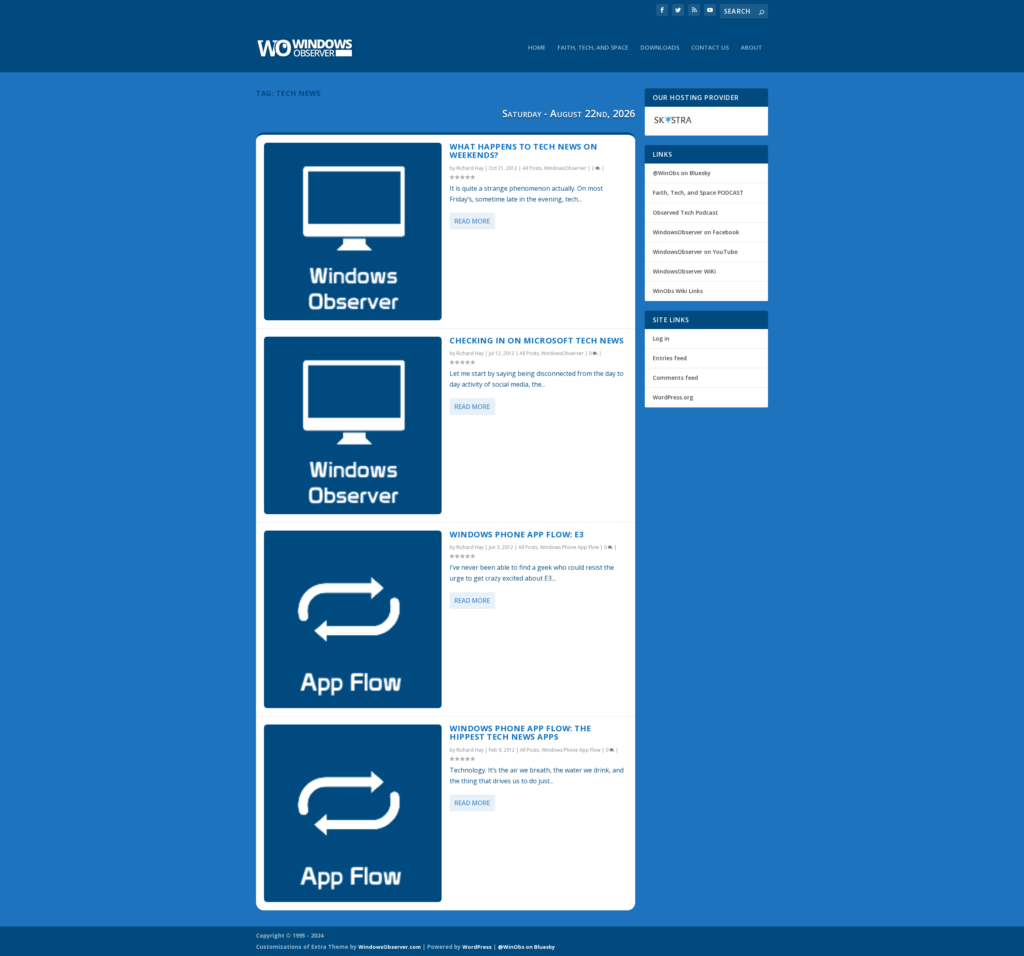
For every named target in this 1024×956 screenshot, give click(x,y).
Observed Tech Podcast (685, 212)
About (751, 47)
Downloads (659, 47)
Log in (661, 338)
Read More (472, 221)
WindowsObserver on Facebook (696, 232)
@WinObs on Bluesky (682, 173)
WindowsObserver (565, 168)
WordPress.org (673, 397)
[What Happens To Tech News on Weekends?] (353, 231)
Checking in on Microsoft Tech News (537, 340)
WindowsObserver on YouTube (695, 251)
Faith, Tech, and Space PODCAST (698, 192)
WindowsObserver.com (389, 946)
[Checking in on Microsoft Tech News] (353, 425)
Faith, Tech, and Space (593, 47)
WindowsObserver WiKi (684, 271)
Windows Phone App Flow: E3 (517, 534)
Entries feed (670, 358)
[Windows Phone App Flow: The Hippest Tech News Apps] (353, 813)
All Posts (532, 168)
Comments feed (675, 377)
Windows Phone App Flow (569, 547)
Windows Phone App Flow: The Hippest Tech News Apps (520, 732)
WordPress (477, 946)
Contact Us (710, 47)
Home (537, 47)
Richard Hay (470, 168)
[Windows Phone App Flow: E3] (353, 619)
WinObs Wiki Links (678, 291)
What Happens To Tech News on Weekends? (523, 151)
